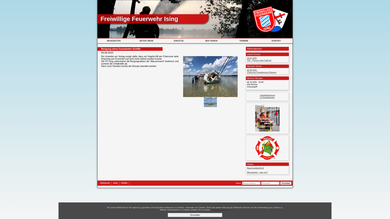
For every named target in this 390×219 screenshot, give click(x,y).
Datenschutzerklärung (220, 210)
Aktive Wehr (146, 41)
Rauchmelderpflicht (255, 168)
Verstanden (195, 215)
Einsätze (179, 41)
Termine (243, 41)
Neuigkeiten (114, 41)
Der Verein (211, 41)
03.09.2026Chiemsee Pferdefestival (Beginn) (262, 71)
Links (115, 183)
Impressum (105, 183)
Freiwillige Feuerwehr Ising (139, 19)
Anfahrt (124, 183)
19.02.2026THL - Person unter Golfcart (259, 59)
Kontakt (276, 41)
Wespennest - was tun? (257, 172)
